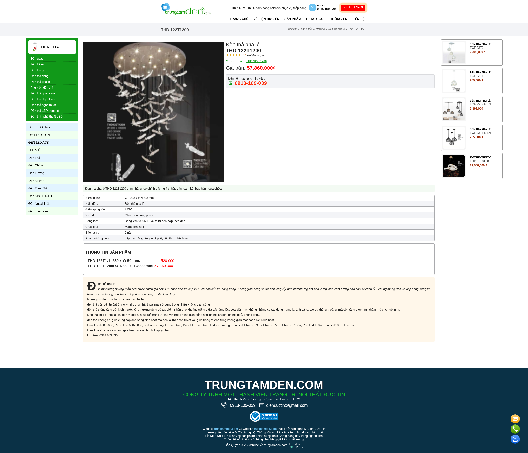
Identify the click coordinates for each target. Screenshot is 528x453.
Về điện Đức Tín (266, 19)
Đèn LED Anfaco (39, 127)
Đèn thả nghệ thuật (43, 105)
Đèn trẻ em (38, 64)
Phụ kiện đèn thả (42, 87)
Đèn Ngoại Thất (39, 203)
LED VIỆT (35, 150)
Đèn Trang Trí (37, 188)
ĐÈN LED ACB (38, 142)
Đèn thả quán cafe (43, 93)
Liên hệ (358, 19)
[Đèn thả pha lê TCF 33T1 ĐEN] (454, 138)
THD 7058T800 (480, 161)
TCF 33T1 (476, 76)
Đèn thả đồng (39, 76)
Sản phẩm (292, 19)
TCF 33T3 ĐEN (480, 104)
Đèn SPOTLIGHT (40, 196)
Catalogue (315, 19)
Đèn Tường (36, 173)
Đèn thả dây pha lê (43, 99)
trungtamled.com (265, 428)
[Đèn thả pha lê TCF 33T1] (454, 81)
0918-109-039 (250, 83)
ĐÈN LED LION (39, 135)
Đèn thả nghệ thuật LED (47, 116)
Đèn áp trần (36, 180)
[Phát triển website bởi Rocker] (295, 442)
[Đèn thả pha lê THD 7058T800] (454, 166)
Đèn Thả (320, 28)
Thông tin (339, 19)
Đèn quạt (37, 58)
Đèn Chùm (35, 165)
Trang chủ (239, 19)
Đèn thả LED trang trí (45, 110)
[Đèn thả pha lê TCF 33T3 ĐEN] (454, 109)
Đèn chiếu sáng (39, 211)
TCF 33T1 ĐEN (480, 132)
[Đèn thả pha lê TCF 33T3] (454, 52)
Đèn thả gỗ (38, 70)
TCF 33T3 (476, 47)
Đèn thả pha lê (336, 28)
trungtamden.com (226, 428)
